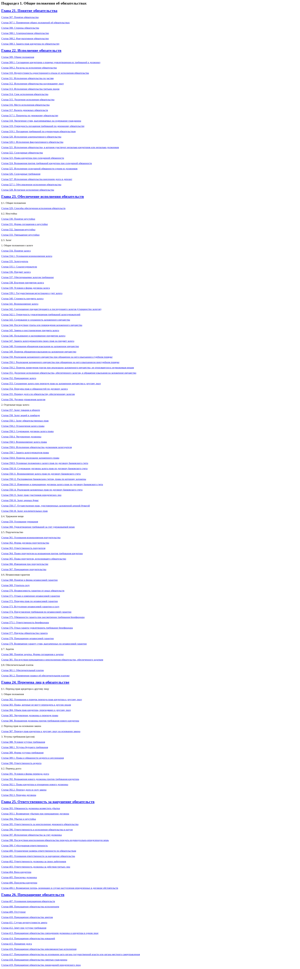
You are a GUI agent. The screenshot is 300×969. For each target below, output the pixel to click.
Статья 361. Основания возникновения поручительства (30, 537)
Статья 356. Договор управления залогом (23, 399)
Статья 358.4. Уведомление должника (21, 436)
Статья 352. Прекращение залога (18, 378)
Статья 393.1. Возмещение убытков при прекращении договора (35, 813)
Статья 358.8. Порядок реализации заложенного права (30, 458)
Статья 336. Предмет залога (16, 272)
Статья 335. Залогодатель (14, 261)
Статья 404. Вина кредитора (16, 872)
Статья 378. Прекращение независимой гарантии (27, 638)
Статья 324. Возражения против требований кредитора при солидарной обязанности (46, 163)
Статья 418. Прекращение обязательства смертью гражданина (34, 959)
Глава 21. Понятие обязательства (29, 11)
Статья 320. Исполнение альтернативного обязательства (31, 136)
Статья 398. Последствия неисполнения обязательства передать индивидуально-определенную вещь (55, 840)
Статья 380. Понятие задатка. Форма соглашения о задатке (32, 654)
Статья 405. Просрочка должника (19, 877)
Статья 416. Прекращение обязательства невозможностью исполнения (38, 949)
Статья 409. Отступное (13, 912)
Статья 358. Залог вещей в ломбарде (20, 415)
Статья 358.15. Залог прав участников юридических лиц (31, 495)
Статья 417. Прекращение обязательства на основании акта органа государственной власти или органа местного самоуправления (70, 954)
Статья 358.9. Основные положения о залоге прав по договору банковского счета (44, 463)
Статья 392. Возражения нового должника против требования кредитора (40, 779)
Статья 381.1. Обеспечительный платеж (22, 670)
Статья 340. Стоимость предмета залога (22, 298)
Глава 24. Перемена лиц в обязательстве (35, 682)
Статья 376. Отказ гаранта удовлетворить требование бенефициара (37, 627)
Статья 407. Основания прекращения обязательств (28, 901)
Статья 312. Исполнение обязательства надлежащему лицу (32, 83)
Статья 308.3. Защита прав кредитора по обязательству (30, 43)
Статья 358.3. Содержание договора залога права (27, 431)
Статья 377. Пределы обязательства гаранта (24, 633)
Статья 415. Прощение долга (16, 943)
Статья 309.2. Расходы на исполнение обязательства (29, 67)
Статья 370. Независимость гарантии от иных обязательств (32, 590)
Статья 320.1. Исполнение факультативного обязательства (32, 142)
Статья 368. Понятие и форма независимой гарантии (29, 580)
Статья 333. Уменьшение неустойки (20, 235)
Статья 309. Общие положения (17, 57)
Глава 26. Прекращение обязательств (32, 895)
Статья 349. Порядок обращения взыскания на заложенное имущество (38, 351)
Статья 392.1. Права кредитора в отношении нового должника (34, 784)
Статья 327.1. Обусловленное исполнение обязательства (31, 184)
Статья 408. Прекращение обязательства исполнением (30, 906)
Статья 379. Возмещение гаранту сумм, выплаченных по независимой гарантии (44, 643)
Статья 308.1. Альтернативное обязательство (25, 33)
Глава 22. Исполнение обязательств (31, 50)
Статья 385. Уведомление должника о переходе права (29, 715)
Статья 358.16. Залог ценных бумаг (20, 500)
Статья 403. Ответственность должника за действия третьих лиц (35, 866)
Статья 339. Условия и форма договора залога (25, 288)
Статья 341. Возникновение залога (19, 304)
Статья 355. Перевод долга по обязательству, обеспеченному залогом (38, 394)
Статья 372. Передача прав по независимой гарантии (29, 601)
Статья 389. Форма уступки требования (22, 752)
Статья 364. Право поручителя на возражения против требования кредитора (42, 553)
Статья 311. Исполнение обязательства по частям (27, 78)
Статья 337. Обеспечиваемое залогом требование (27, 277)
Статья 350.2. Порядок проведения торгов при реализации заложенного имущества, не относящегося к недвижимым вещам (67, 367)
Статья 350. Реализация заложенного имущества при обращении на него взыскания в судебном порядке (56, 357)
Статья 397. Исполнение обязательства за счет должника (31, 835)
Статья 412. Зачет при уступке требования (23, 928)
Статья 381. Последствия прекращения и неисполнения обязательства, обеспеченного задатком (52, 659)
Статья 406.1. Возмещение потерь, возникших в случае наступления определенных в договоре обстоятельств (59, 888)
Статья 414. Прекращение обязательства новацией (28, 938)
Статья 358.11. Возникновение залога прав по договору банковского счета (41, 473)
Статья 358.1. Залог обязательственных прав (25, 420)
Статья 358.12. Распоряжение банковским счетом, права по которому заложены (43, 479)
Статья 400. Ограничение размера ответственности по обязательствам (38, 851)
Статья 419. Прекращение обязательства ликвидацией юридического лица (41, 965)
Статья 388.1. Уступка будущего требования (24, 747)
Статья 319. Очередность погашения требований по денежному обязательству (43, 126)
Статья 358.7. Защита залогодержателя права (25, 452)
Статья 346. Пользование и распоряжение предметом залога (33, 335)
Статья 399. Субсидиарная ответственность (24, 845)
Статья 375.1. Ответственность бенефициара (25, 622)
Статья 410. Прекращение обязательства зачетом (27, 917)
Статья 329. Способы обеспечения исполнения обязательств (33, 208)
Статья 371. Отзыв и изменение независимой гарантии (30, 596)
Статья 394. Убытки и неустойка (18, 819)
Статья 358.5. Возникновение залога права (24, 442)
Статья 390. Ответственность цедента (21, 763)
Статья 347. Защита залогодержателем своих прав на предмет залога (37, 341)
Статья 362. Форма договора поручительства (25, 543)
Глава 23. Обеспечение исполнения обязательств (42, 196)
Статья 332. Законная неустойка (18, 229)
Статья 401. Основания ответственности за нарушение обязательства (38, 856)
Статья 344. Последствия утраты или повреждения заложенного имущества (41, 325)
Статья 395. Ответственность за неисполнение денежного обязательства (39, 824)
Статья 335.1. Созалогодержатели (19, 266)
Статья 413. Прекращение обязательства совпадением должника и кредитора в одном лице (49, 933)
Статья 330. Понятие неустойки (18, 219)
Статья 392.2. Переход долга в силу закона (23, 789)
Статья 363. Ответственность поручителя (23, 548)
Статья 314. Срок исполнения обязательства (24, 94)
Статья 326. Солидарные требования (20, 174)
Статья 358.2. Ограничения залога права (22, 426)
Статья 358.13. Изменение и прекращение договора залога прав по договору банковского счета (52, 484)
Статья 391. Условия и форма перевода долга (25, 774)
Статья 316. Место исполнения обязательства (25, 105)
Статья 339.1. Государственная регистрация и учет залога (31, 293)
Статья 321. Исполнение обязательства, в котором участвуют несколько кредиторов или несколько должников (60, 147)
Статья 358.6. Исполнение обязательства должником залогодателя (36, 447)
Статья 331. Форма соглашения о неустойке (24, 224)
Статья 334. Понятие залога (16, 250)
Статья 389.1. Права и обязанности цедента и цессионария (32, 758)
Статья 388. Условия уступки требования (23, 742)
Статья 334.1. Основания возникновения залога (26, 256)
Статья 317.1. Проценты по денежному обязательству (29, 115)
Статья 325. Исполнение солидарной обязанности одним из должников (39, 168)
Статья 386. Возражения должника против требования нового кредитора (40, 720)
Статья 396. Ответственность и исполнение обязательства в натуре (37, 829)
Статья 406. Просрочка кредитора (19, 882)
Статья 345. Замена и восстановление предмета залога (30, 330)
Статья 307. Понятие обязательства (20, 17)
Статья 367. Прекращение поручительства (23, 569)
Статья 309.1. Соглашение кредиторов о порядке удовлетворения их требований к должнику (50, 62)
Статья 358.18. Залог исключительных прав (24, 511)
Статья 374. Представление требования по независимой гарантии (36, 612)
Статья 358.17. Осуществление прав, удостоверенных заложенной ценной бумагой (45, 505)
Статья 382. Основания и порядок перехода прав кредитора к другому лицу (41, 699)
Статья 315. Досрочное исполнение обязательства (27, 99)
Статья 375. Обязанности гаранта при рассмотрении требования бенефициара (43, 617)
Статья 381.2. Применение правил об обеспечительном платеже (35, 675)
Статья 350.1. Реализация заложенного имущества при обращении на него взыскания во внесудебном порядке (60, 362)
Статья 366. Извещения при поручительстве (24, 564)
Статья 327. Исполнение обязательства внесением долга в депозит (36, 179)
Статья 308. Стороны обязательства (20, 28)
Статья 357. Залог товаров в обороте (20, 410)
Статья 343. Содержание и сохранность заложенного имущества (35, 319)
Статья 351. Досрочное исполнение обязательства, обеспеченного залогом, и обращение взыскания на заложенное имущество (68, 373)
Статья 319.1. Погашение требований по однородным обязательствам (38, 131)
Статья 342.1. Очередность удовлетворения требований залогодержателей (40, 314)
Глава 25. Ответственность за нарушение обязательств (48, 802)
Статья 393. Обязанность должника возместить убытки (30, 808)
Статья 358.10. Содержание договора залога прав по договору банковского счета (44, 468)
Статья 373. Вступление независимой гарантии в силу (30, 606)
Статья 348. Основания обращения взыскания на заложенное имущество (40, 346)
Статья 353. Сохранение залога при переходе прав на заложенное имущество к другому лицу (51, 383)
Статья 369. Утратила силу (15, 585)
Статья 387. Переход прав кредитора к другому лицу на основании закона (40, 731)
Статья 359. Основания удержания (19, 521)
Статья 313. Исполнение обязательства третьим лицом (30, 89)
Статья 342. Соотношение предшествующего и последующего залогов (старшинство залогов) (51, 309)
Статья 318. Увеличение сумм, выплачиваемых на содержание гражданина (41, 120)
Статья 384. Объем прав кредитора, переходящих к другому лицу (36, 710)
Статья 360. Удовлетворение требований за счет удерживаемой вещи (38, 527)
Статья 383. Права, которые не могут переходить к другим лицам (36, 704)
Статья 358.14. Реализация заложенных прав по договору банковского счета (41, 489)
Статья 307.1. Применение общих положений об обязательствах (35, 22)
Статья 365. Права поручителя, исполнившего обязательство (33, 558)
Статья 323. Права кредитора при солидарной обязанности (32, 158)
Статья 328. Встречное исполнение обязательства (27, 190)
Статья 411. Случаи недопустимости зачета (24, 922)
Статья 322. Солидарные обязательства (22, 152)
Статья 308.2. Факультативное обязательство (25, 38)
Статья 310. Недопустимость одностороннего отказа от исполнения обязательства (45, 73)
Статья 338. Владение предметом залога (22, 282)
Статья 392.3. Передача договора (18, 795)
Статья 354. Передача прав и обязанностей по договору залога (34, 389)
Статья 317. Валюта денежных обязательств (24, 110)
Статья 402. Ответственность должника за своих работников (33, 861)
